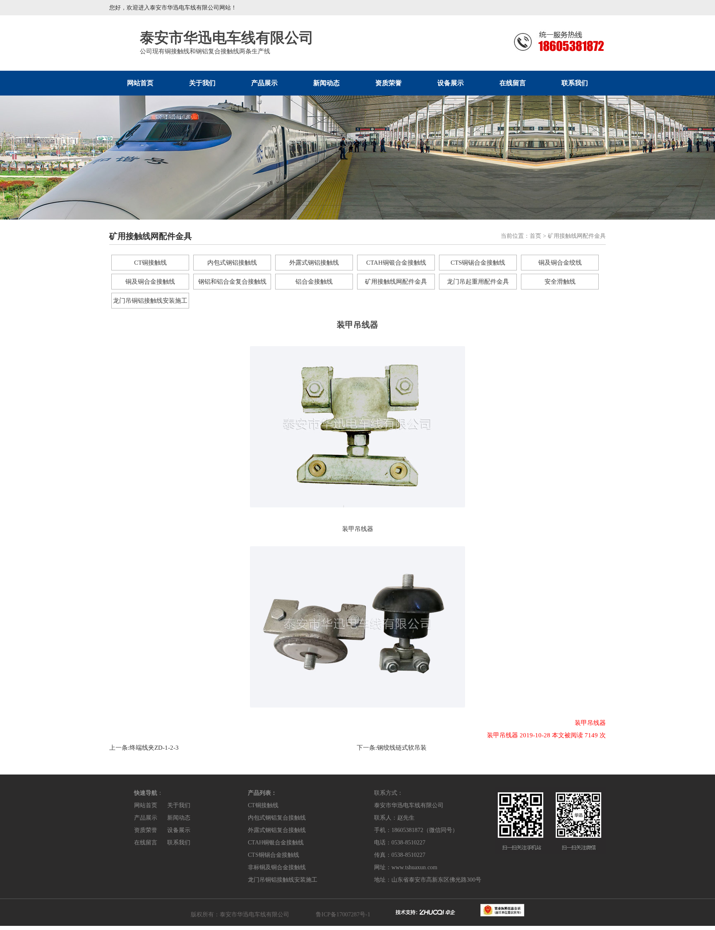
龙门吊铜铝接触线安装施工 (150, 300)
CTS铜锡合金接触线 (478, 262)
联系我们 (574, 82)
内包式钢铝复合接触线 (277, 818)
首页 (535, 236)
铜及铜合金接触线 (150, 281)
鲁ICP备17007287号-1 (343, 914)
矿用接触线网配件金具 (396, 281)
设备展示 (450, 82)
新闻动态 (326, 82)
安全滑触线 (560, 281)
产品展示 (264, 82)
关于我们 (202, 82)
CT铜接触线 (150, 262)
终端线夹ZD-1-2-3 (154, 747)
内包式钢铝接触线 (232, 262)
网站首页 (140, 82)
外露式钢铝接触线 (314, 262)
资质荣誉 (388, 82)
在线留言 (512, 82)
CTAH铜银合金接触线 (396, 262)
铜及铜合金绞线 (560, 262)
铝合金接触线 (314, 281)
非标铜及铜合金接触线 (277, 867)
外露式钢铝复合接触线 (277, 830)
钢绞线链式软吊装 (402, 747)
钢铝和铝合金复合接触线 (232, 281)
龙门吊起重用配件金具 (478, 281)
